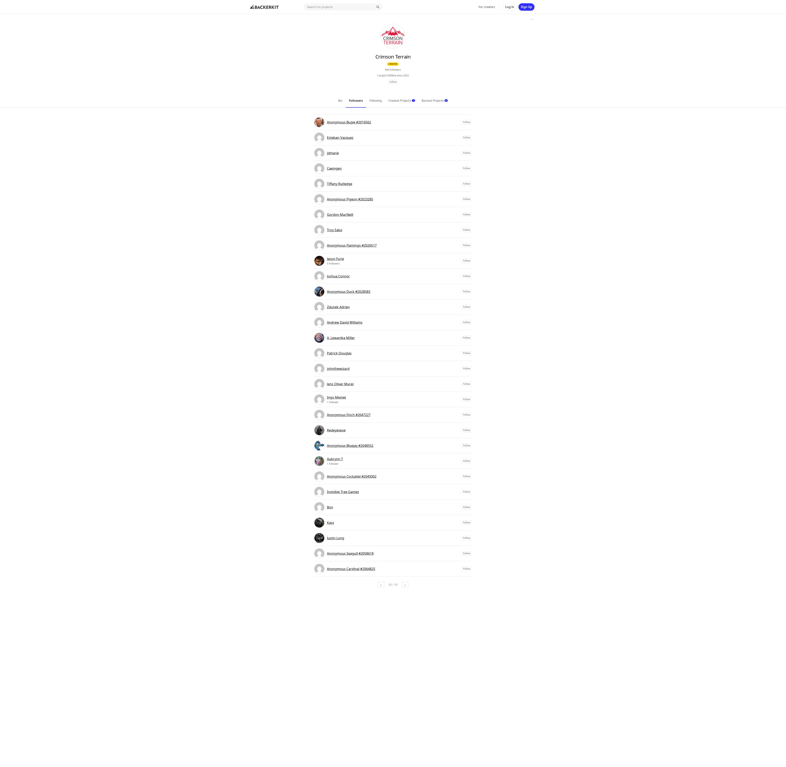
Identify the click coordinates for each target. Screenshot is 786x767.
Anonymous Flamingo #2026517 (352, 245)
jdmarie (333, 153)
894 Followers (393, 69)
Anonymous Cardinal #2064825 (351, 569)
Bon (330, 507)
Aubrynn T (335, 459)
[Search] (378, 7)
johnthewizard (338, 368)
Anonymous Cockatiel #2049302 (351, 476)
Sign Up (526, 7)
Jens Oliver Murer (340, 384)
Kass (330, 522)
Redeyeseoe (336, 430)
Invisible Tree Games (343, 492)
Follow (393, 82)
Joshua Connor (338, 276)
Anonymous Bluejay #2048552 (350, 445)
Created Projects (401, 100)
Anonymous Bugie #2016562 (349, 122)
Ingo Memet (336, 397)
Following (375, 100)
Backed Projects (434, 100)
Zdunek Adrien (338, 307)
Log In (509, 7)
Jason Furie (335, 258)
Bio (340, 100)
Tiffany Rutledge (339, 184)
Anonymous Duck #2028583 (348, 291)
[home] (264, 7)
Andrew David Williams (344, 322)
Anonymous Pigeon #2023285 (350, 199)
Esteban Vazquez (340, 137)
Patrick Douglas (339, 353)
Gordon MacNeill (340, 214)
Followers (356, 100)
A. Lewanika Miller (341, 338)
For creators (487, 7)
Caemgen (334, 168)
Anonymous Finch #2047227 (348, 415)
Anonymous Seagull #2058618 (350, 553)
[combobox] (343, 6)
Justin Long (335, 538)
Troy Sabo (334, 230)
